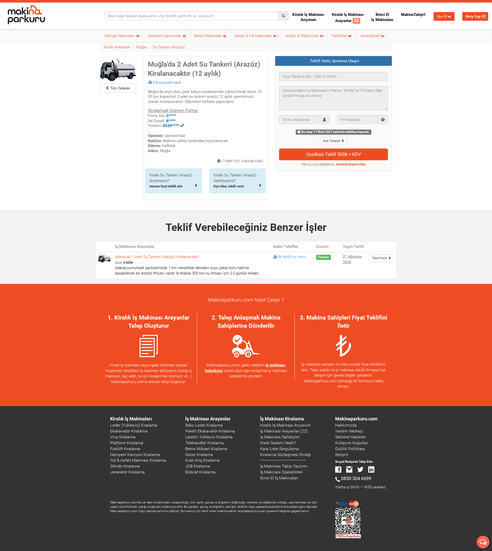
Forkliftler (340, 36)
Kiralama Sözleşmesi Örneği (285, 454)
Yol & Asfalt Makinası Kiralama (138, 460)
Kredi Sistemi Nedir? (278, 442)
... (261, 273)
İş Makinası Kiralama (282, 418)
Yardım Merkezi (349, 431)
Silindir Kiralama (125, 466)
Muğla (141, 47)
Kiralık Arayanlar (117, 47)
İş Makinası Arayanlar (208, 418)
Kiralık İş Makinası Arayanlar (348, 17)
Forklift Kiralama (125, 448)
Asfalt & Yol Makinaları (254, 36)
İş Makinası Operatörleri (281, 472)
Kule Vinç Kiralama (202, 460)
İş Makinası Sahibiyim (280, 437)
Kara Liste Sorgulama (279, 448)
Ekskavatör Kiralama (129, 431)
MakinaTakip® (413, 14)
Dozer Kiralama (199, 454)
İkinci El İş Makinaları (382, 17)
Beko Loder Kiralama (204, 425)
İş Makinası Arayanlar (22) (284, 431)
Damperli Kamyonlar (165, 36)
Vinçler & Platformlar (302, 36)
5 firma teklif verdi (167, 82)
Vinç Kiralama (123, 437)
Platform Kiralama (126, 442)
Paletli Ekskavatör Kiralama (210, 431)
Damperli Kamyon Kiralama (135, 454)
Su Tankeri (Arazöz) (169, 47)
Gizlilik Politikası (350, 448)
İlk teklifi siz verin (292, 257)
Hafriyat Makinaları (120, 36)
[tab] (333, 61)
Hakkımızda (346, 425)
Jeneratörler (370, 36)
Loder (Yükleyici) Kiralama (133, 425)
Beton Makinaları (208, 36)
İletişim (341, 454)
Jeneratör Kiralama (127, 472)
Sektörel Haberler (350, 437)
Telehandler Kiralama (204, 442)
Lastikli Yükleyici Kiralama (209, 437)
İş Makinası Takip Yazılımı (283, 466)
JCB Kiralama (197, 466)
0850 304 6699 (356, 478)
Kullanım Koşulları (351, 442)
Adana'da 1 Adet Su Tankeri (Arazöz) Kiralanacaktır (157, 257)
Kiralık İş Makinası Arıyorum (308, 17)
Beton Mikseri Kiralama (206, 448)
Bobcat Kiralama (200, 472)
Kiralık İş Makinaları (131, 418)
